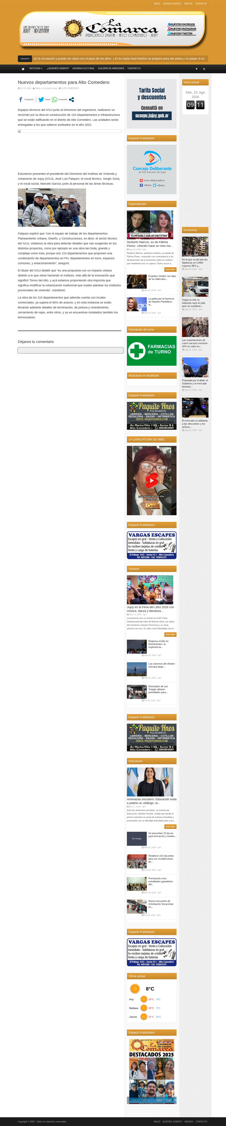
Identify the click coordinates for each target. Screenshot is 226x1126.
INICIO (157, 3)
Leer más (170, 269)
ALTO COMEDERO (70, 88)
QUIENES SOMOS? (172, 3)
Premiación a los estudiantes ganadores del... (160, 881)
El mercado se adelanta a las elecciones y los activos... (194, 423)
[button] (152, 480)
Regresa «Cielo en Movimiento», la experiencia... (158, 644)
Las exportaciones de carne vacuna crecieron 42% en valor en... (194, 343)
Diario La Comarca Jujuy (46, 88)
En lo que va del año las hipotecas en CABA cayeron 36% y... (195, 262)
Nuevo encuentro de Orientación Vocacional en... (160, 904)
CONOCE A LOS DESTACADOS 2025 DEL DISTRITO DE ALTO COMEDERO (168, 1100)
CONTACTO (201, 3)
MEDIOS (188, 3)
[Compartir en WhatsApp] (59, 99)
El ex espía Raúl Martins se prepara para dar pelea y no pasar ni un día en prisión (156, 58)
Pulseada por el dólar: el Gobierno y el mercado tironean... (195, 383)
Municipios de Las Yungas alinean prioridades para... (158, 689)
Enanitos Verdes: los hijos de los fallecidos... (162, 277)
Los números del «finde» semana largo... (161, 665)
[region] (152, 104)
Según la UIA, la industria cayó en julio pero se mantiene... (193, 302)
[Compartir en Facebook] (25, 99)
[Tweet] (44, 99)
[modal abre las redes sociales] (71, 99)
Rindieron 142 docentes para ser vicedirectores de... (161, 858)
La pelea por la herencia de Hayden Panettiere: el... (161, 301)
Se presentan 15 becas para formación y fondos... (162, 835)
